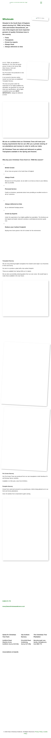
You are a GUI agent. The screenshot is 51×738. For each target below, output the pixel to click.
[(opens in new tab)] (9, 662)
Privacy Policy (39, 731)
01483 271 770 (6, 601)
